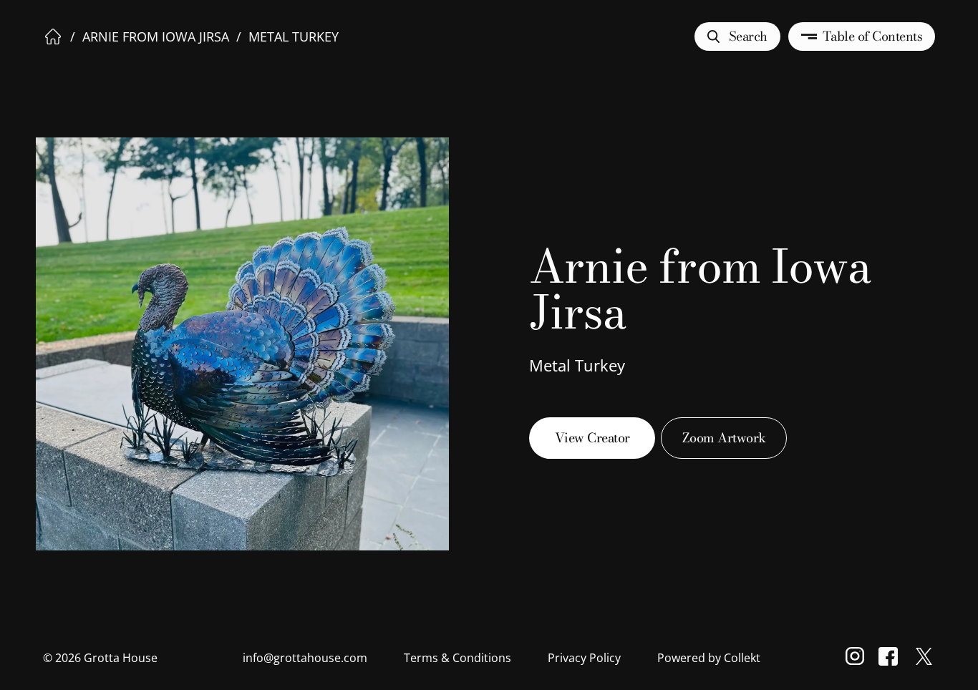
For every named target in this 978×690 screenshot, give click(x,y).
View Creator (592, 437)
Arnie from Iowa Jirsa (155, 36)
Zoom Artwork (724, 437)
